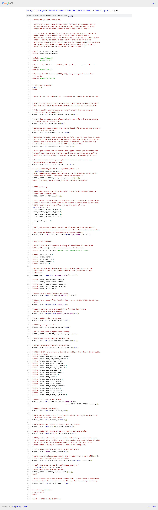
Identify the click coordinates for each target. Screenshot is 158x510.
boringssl (30, 10)
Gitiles (13, 507)
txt (149, 507)
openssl (106, 10)
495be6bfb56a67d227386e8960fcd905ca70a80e (68, 10)
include (97, 10)
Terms (25, 507)
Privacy (18, 507)
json (154, 507)
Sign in (153, 3)
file (70, 16)
